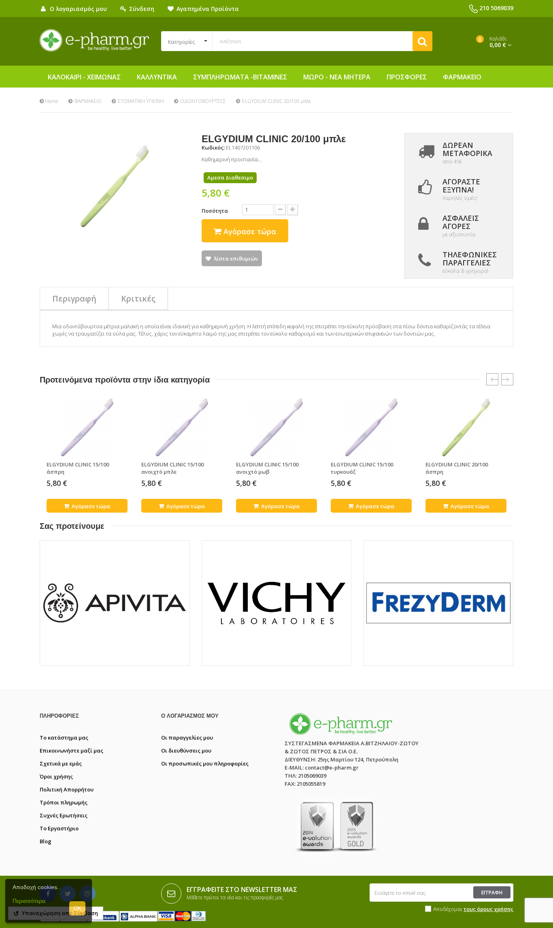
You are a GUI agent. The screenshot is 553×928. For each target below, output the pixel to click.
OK (77, 908)
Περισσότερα (29, 901)
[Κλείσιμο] (434, 390)
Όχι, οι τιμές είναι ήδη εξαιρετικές (319, 514)
